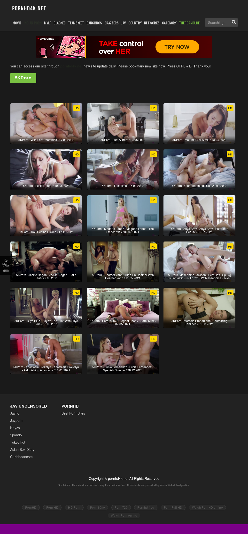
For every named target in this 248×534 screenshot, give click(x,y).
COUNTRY (135, 22)
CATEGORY (169, 22)
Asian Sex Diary (22, 449)
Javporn (16, 420)
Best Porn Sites (73, 413)
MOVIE (17, 22)
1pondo (16, 434)
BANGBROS (94, 22)
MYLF (47, 22)
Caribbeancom (21, 456)
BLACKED (60, 22)
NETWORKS (152, 22)
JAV (123, 22)
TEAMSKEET (76, 22)
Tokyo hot (17, 442)
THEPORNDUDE (189, 22)
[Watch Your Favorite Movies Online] (28, 8)
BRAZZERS (111, 22)
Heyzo (15, 427)
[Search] (234, 22)
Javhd (14, 413)
